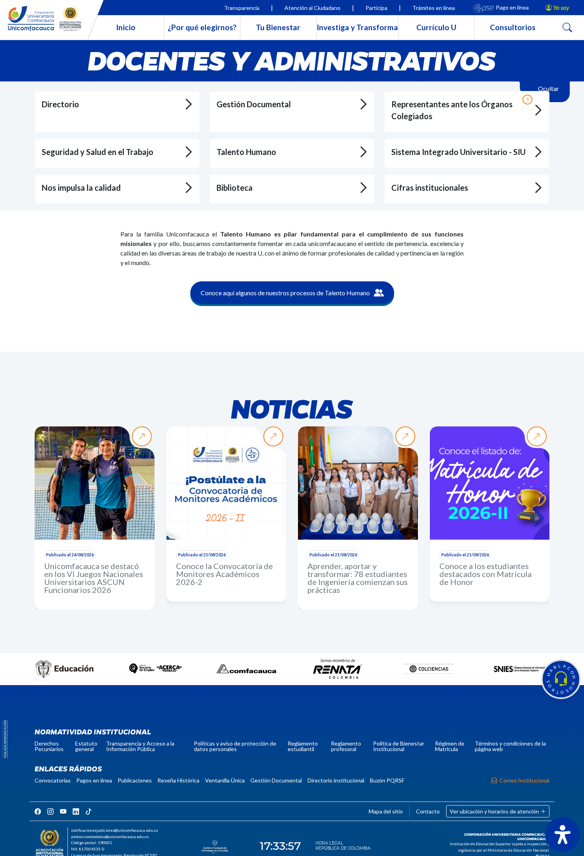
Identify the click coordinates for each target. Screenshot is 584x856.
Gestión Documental (276, 780)
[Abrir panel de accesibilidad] (562, 834)
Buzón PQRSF (387, 780)
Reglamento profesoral (346, 746)
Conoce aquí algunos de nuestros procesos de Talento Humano (285, 292)
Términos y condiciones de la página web (510, 746)
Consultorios (513, 27)
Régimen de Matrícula (449, 746)
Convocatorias (53, 780)
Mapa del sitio (386, 811)
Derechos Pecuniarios (49, 746)
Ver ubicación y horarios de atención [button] (495, 811)
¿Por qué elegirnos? (202, 27)
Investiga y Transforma (357, 27)
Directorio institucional (335, 780)
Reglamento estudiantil (303, 746)
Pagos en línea (94, 780)
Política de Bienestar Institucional (398, 746)
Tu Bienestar (278, 27)
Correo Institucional (524, 780)
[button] (561, 679)
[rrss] (38, 811)
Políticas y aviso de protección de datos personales (235, 746)
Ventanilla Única (225, 780)
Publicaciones (135, 780)
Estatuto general (86, 746)
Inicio (125, 27)
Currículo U (436, 27)
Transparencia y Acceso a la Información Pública (140, 746)
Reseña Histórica (178, 780)
